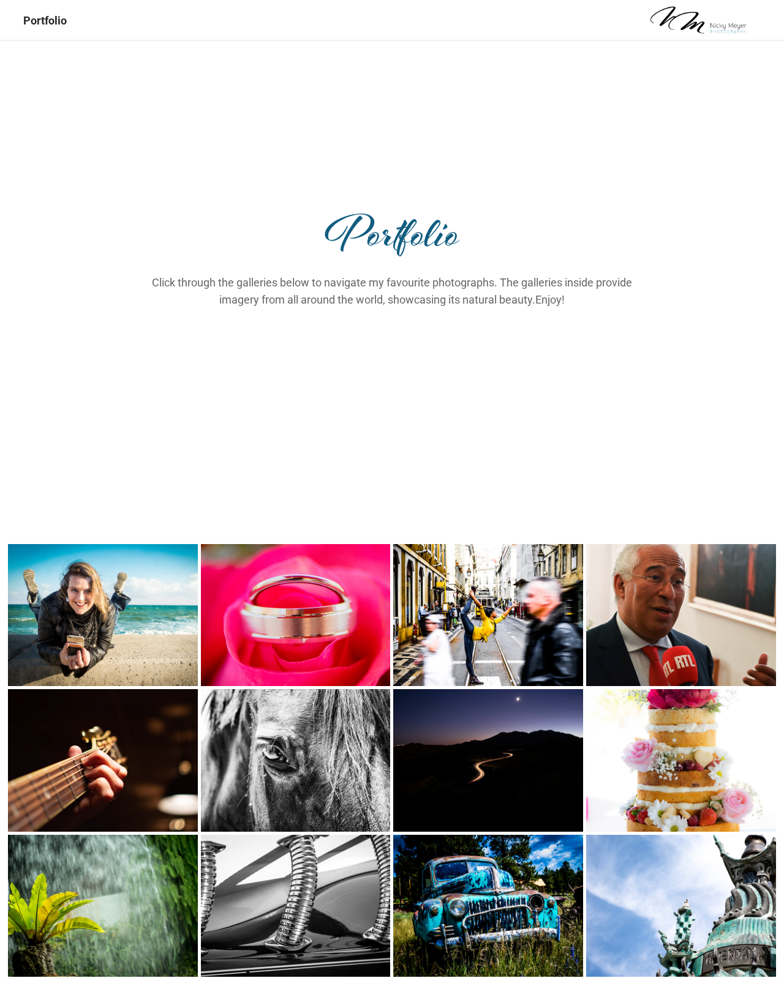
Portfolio (45, 20)
